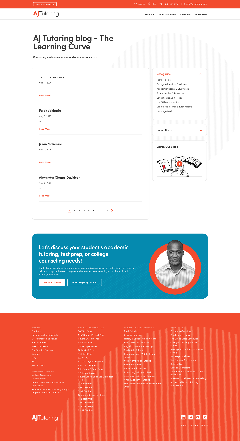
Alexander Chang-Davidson (59, 177)
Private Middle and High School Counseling (48, 384)
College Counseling (41, 374)
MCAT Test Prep (86, 410)
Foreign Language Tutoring (137, 342)
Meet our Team (167, 14)
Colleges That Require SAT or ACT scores (187, 344)
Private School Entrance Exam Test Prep (95, 378)
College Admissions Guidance (172, 84)
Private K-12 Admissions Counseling (188, 378)
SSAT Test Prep (85, 391)
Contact (36, 353)
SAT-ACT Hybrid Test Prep (91, 361)
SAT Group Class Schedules (184, 338)
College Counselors (180, 367)
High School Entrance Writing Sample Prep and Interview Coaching (50, 391)
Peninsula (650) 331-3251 (84, 282)
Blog (154, 3)
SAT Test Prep (85, 331)
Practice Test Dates (180, 334)
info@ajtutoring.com (196, 3)
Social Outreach (40, 342)
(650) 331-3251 (171, 3)
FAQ (34, 357)
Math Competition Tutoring (137, 360)
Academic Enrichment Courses (139, 375)
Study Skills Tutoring (134, 350)
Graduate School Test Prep (91, 394)
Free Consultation (44, 4)
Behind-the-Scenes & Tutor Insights (174, 106)
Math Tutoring (131, 331)
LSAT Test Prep (85, 406)
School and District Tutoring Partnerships (184, 384)
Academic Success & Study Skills (173, 88)
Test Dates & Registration (183, 360)
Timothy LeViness (51, 76)
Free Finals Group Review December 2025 (142, 385)
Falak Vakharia (50, 110)
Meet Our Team (40, 346)
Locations (185, 14)
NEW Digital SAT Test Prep (91, 334)
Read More (45, 95)
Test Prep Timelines (180, 356)
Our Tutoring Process (42, 350)
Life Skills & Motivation (168, 102)
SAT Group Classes (87, 346)
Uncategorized (164, 111)
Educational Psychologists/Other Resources (186, 373)
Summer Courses (132, 364)
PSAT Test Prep (85, 342)
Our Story (36, 331)
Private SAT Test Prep (88, 338)
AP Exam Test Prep (87, 365)
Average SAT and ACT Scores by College (186, 351)
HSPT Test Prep (85, 387)
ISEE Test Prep (85, 383)
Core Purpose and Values (44, 338)
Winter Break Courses (135, 368)
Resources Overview (180, 331)
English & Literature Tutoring (138, 346)
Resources (201, 14)
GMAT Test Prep (86, 402)
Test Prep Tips (164, 79)
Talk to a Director (52, 282)
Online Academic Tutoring (137, 379)
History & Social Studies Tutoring (140, 338)
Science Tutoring (132, 334)
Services (149, 14)
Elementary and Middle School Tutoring (139, 355)
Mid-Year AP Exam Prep (90, 369)
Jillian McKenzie (50, 143)
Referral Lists (176, 363)
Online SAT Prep (86, 350)
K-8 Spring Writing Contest (137, 372)
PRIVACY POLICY (189, 425)
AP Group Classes (87, 372)
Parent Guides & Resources (170, 93)
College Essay (39, 378)
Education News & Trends (169, 97)
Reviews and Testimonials (45, 334)
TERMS (204, 425)
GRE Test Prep (85, 398)
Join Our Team (39, 365)
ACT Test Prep (85, 353)
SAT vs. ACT (84, 357)
